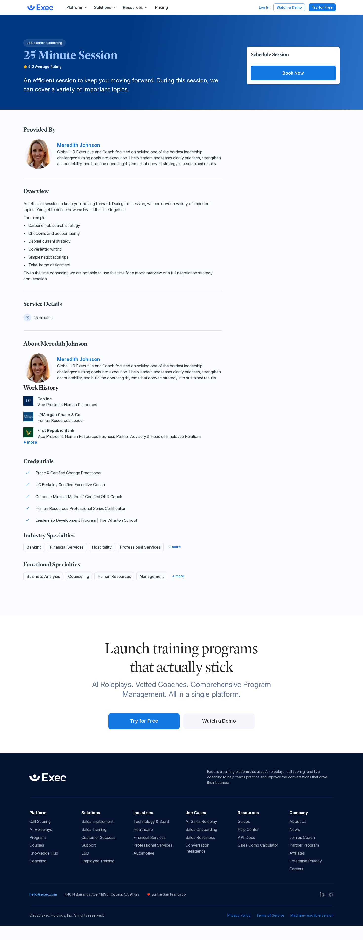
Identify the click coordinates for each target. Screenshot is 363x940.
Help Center (248, 829)
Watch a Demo (289, 7)
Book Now (293, 73)
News (294, 829)
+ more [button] (30, 442)
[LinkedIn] (322, 894)
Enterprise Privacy (305, 861)
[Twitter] (331, 894)
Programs (38, 837)
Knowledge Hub (43, 853)
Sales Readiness (200, 837)
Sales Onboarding (201, 829)
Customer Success (98, 837)
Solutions (102, 7)
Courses (36, 845)
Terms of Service (270, 915)
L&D (85, 853)
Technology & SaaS (151, 821)
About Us (297, 821)
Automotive (143, 853)
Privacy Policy (238, 915)
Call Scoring (40, 821)
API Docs (246, 837)
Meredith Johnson (78, 145)
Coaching (37, 861)
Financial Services (149, 837)
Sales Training (93, 829)
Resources (133, 7)
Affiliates (297, 853)
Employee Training (97, 861)
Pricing (161, 7)
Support (88, 845)
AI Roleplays (40, 829)
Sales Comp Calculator (258, 845)
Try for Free (322, 7)
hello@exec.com (43, 894)
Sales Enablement (97, 821)
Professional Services (152, 845)
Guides (244, 821)
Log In (264, 7)
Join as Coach (302, 837)
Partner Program (304, 845)
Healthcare (143, 829)
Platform (74, 7)
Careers (296, 868)
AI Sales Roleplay (201, 821)
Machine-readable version (312, 915)
